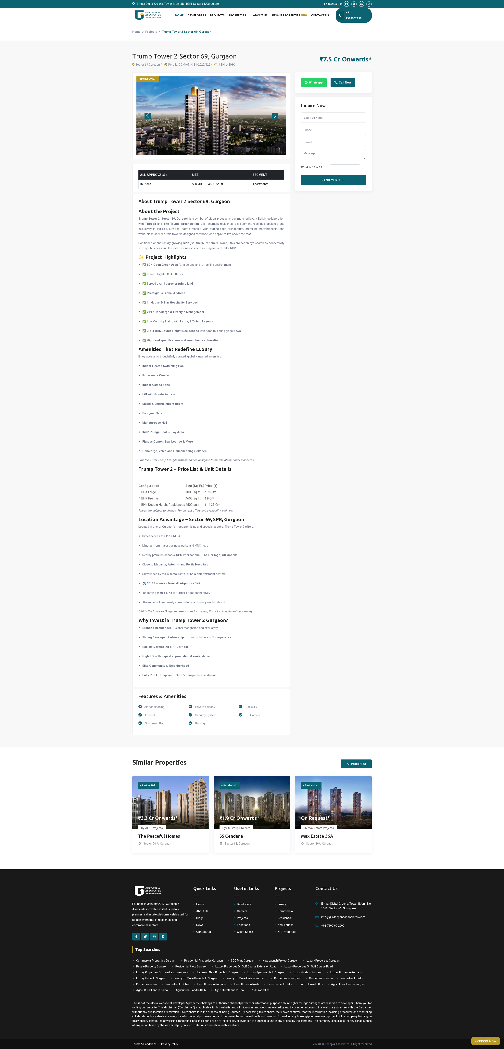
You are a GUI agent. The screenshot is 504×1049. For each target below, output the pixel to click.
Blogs (200, 918)
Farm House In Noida (246, 984)
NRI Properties (287, 932)
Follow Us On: (333, 4)
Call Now (345, 82)
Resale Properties (289, 15)
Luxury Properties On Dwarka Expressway (162, 972)
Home (179, 15)
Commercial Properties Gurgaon (156, 960)
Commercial (285, 911)
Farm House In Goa (311, 984)
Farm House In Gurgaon (211, 984)
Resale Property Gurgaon (151, 966)
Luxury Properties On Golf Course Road (308, 966)
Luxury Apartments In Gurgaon (266, 972)
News (200, 925)
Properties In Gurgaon (287, 978)
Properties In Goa (147, 984)
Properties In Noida (321, 978)
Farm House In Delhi (280, 984)
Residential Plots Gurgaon (191, 966)
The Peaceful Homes (159, 836)
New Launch (286, 925)
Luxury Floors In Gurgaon (151, 978)
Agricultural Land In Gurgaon (348, 984)
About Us (260, 15)
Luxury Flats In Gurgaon (308, 972)
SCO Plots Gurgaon (243, 960)
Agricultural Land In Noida (152, 990)
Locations (243, 925)
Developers (197, 15)
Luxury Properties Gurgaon (323, 960)
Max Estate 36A (317, 836)
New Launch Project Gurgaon (280, 960)
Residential (285, 918)
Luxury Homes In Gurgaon (346, 972)
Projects (217, 15)
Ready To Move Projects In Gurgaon (197, 978)
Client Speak (245, 932)
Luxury (282, 904)
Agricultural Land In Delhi (191, 990)
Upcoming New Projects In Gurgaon (217, 972)
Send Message (333, 180)
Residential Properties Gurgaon (203, 960)
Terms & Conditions (144, 1044)
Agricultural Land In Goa (229, 990)
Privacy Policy (169, 1044)
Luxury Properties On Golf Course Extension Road (245, 966)
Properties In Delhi (352, 978)
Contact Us (320, 15)
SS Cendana (231, 836)
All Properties (356, 764)
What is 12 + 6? (311, 167)
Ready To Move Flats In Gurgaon (246, 978)
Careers (242, 911)
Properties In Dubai (177, 984)
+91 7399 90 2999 (332, 925)
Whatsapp (316, 82)
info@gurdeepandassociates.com (343, 917)
